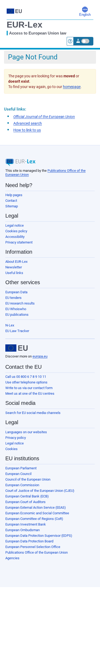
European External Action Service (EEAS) (35, 507)
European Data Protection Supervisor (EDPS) (38, 536)
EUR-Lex (24, 24)
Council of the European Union (27, 479)
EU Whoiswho (15, 309)
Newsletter (13, 267)
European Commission (22, 485)
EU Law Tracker (17, 331)
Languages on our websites (26, 432)
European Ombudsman (22, 530)
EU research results (20, 303)
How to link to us (27, 130)
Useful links (14, 273)
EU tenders (13, 298)
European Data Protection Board (29, 541)
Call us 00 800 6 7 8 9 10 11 (25, 377)
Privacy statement (19, 242)
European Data (16, 292)
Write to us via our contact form (29, 388)
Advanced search (27, 123)
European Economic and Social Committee (37, 513)
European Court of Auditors (25, 502)
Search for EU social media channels (33, 413)
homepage (72, 87)
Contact (11, 201)
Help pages (13, 195)
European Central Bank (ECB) (27, 496)
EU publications (17, 315)
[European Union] (16, 348)
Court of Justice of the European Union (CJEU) (39, 491)
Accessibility (15, 237)
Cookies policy (16, 231)
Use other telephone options (26, 382)
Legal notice (14, 225)
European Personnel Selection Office (32, 547)
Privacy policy (15, 438)
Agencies (12, 558)
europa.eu (40, 356)
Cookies (11, 449)
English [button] (85, 15)
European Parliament (21, 468)
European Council (18, 474)
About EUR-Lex (16, 262)
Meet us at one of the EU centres (29, 393)
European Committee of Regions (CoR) (34, 519)
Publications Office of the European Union (36, 552)
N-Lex (9, 325)
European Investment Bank (25, 524)
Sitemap (11, 206)
